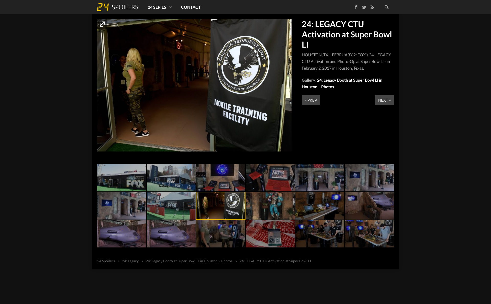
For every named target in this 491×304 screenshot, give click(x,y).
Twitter (364, 7)
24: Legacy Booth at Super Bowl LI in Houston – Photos (189, 261)
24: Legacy (130, 261)
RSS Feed (372, 7)
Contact (191, 7)
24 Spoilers (117, 7)
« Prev (311, 100)
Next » (384, 100)
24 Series (157, 7)
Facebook (352, 6)
